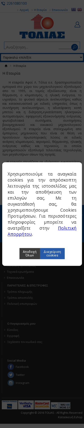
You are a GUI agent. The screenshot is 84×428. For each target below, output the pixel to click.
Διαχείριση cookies (52, 253)
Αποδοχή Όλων (30, 253)
